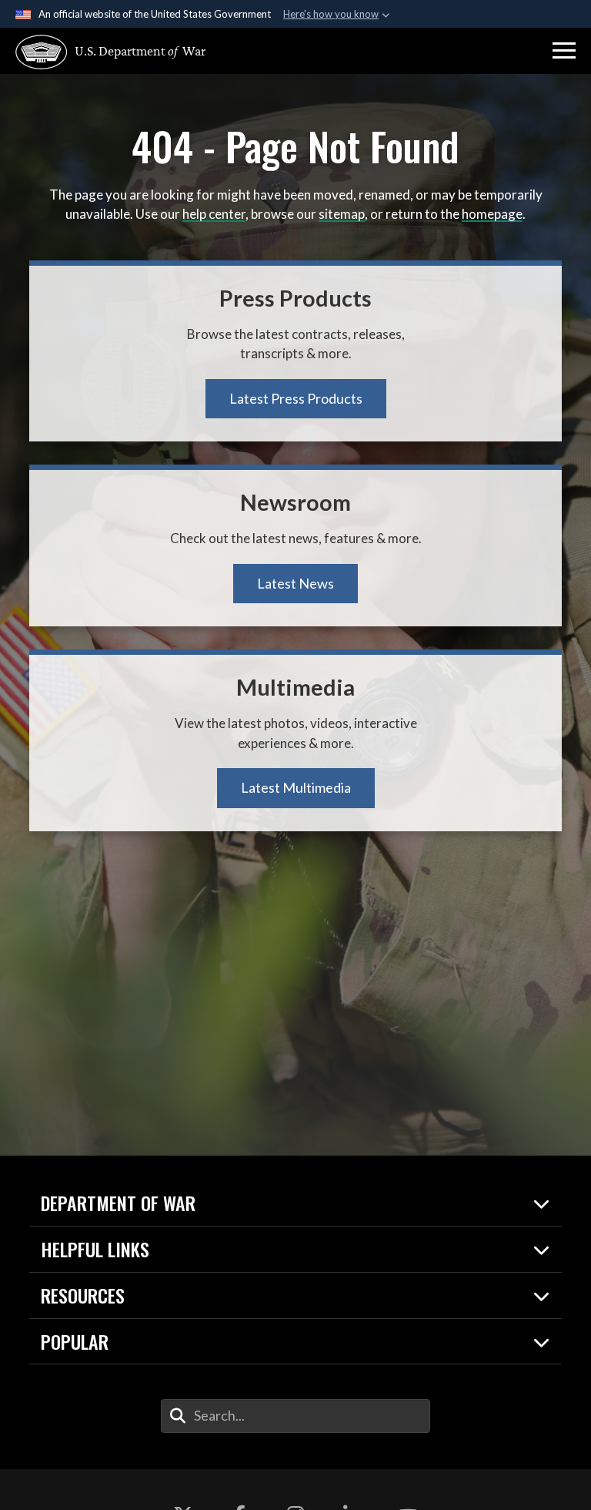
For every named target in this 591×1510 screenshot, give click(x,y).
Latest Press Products (295, 398)
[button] (564, 50)
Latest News (295, 583)
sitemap (342, 214)
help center (213, 214)
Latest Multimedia (296, 787)
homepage (492, 214)
